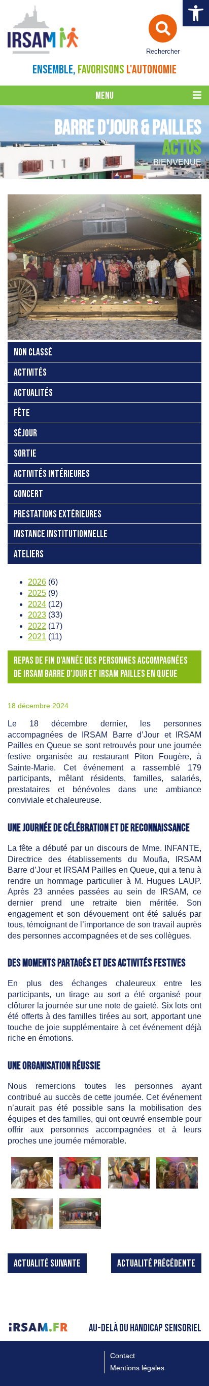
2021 (37, 636)
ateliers (29, 554)
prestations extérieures (57, 514)
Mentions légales (137, 1368)
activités (30, 373)
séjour (25, 433)
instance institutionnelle (61, 534)
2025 (37, 593)
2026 (37, 582)
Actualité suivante (47, 1264)
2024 (37, 604)
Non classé (33, 352)
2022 (37, 626)
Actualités (33, 393)
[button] (196, 13)
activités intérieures (52, 474)
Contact (122, 1356)
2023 (37, 614)
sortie (25, 454)
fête (22, 413)
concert (28, 494)
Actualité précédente (156, 1264)
